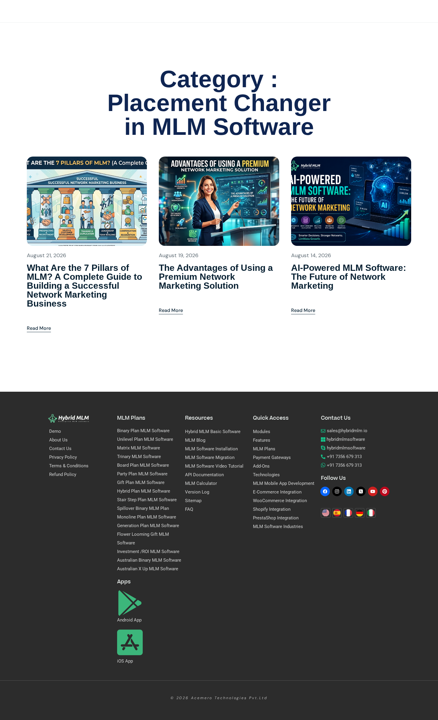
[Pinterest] (384, 491)
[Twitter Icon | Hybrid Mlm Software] (361, 491)
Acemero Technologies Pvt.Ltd (229, 698)
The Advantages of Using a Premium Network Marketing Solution (216, 277)
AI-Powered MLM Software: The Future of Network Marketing (348, 277)
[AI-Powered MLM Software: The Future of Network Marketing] (351, 200)
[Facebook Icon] (325, 491)
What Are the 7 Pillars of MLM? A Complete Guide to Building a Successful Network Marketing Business (84, 285)
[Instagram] (337, 491)
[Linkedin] (349, 491)
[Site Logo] (68, 417)
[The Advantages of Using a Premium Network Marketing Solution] (219, 200)
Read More (39, 322)
